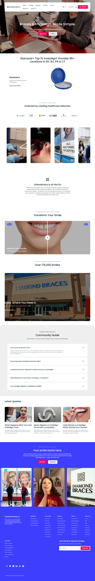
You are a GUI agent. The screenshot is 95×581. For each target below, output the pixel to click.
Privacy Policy (74, 523)
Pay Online (59, 534)
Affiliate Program (8, 543)
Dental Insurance (61, 527)
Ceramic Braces (34, 521)
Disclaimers (74, 534)
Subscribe (85, 548)
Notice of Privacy (75, 521)
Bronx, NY (47, 523)
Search (86, 518)
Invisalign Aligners (35, 523)
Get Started (83, 7)
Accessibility (74, 532)
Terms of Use (74, 518)
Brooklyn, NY (47, 525)
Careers (87, 525)
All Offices (47, 518)
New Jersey (47, 532)
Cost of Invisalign (61, 525)
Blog (86, 523)
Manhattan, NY (48, 530)
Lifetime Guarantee (9, 547)
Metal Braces (34, 518)
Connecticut (48, 536)
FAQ (86, 521)
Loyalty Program (8, 550)
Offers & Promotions (9, 554)
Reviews (6, 556)
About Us (87, 532)
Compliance (74, 527)
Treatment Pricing (61, 521)
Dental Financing (61, 530)
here (19, 353)
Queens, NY (47, 527)
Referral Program (8, 552)
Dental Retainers (34, 525)
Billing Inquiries (60, 532)
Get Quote (53, 462)
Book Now (42, 34)
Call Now (53, 34)
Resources (87, 527)
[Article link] (18, 421)
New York (47, 521)
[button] (71, 7)
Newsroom (87, 530)
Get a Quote (60, 518)
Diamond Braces (12, 575)
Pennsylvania (48, 534)
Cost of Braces (60, 523)
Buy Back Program (9, 545)
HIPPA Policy (74, 530)
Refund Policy (74, 525)
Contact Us (87, 534)
